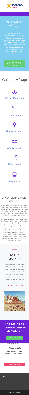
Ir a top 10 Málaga (14, 285)
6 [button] (18, 312)
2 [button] (11, 312)
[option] (14, 301)
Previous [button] (5, 301)
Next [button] (24, 301)
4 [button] (14, 312)
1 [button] (9, 312)
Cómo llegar (14, 164)
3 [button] (13, 312)
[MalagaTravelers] (14, 5)
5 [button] (16, 312)
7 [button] (19, 312)
